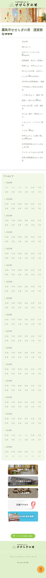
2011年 (9, 430)
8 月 (32, 187)
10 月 (20, 204)
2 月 (32, 192)
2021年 (9, 265)
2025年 (9, 199)
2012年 (9, 414)
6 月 (6, 192)
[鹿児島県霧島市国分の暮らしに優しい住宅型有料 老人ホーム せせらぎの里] (23, 4)
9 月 (26, 204)
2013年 (9, 397)
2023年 (9, 232)
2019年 (9, 298)
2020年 (9, 282)
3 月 (26, 192)
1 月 (39, 192)
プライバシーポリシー (17, 557)
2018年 (9, 315)
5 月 (13, 192)
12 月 (6, 204)
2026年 (9, 182)
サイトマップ (31, 557)
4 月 (19, 192)
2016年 (9, 348)
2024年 (9, 215)
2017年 (9, 331)
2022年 (9, 248)
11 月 (13, 204)
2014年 (9, 381)
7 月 (39, 187)
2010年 (9, 447)
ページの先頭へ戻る (24, 536)
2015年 (9, 364)
